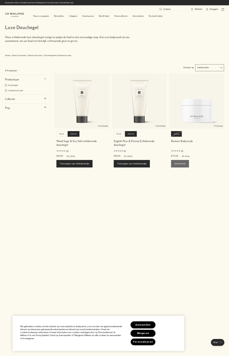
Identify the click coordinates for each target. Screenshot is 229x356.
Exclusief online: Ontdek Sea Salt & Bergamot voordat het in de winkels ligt (39, 2)
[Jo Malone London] (14, 15)
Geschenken (138, 16)
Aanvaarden (142, 324)
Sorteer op (188, 67)
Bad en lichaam (19, 55)
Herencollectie (121, 16)
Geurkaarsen (88, 16)
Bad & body (104, 16)
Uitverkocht (180, 163)
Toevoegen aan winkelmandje (74, 163)
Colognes (73, 16)
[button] (217, 342)
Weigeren (143, 333)
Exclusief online (156, 16)
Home (7, 55)
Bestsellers (59, 16)
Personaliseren (143, 341)
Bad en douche (35, 55)
